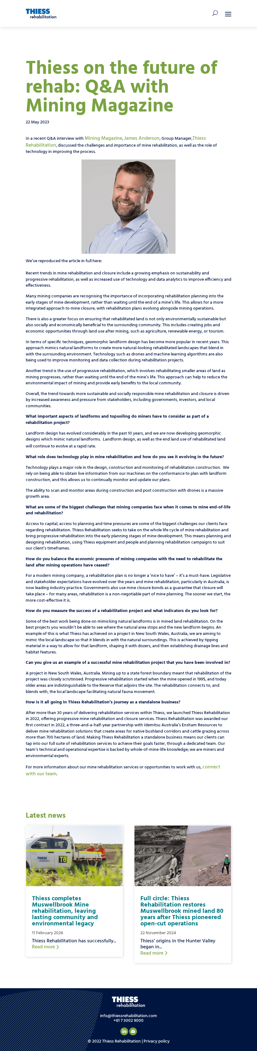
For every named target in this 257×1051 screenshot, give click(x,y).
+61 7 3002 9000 (128, 1020)
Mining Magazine (103, 138)
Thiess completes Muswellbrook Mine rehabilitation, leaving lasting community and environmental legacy (65, 911)
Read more (44, 947)
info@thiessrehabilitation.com (128, 1016)
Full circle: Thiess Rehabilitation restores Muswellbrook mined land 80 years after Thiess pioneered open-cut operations (181, 911)
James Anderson (142, 138)
